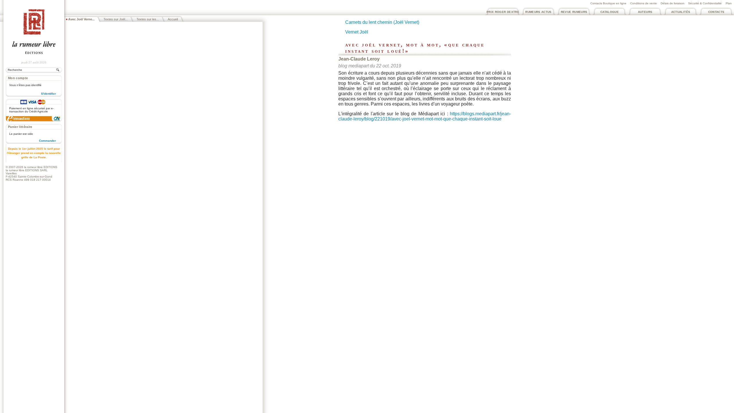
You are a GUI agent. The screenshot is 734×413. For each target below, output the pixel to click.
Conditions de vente (643, 3)
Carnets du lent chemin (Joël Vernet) (382, 22)
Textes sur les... (147, 19)
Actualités (680, 11)
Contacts (716, 11)
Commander (47, 140)
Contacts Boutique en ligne (608, 3)
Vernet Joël (356, 32)
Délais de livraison (672, 3)
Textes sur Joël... (116, 19)
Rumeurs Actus (538, 11)
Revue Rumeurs (574, 11)
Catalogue (609, 11)
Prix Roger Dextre (503, 11)
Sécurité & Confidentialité (705, 3)
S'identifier (48, 93)
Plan (729, 3)
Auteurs (645, 11)
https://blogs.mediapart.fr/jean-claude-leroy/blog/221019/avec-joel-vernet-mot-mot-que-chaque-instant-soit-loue (424, 116)
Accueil (173, 19)
